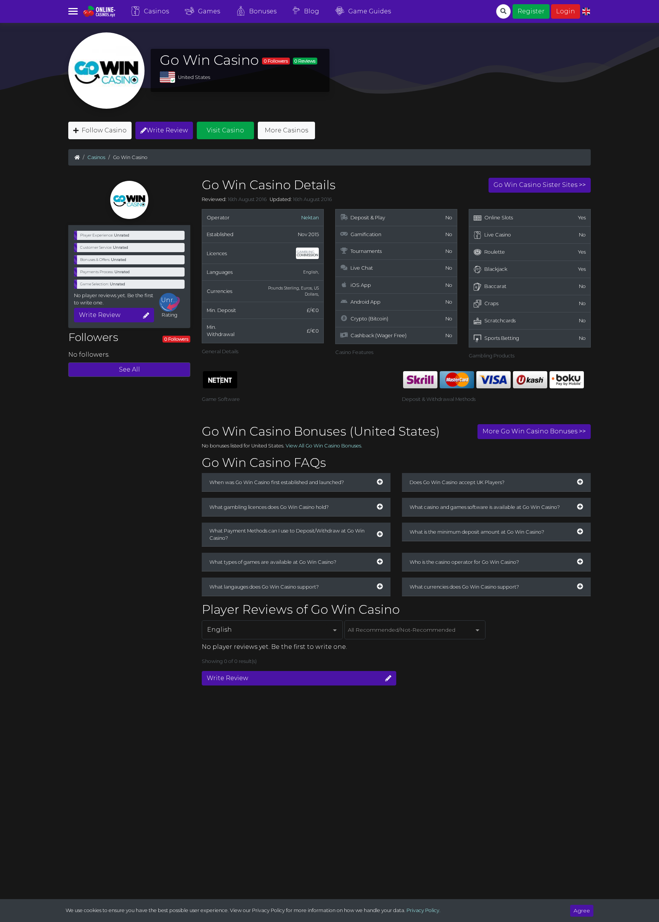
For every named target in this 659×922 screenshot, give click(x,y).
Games (209, 11)
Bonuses (262, 11)
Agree (582, 910)
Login (565, 11)
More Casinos (286, 130)
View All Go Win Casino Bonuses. (324, 446)
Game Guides (369, 11)
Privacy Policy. (423, 910)
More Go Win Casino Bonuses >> (534, 431)
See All (129, 369)
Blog (311, 11)
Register (531, 11)
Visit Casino (225, 130)
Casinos (156, 11)
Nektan (310, 217)
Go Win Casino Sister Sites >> (539, 184)
